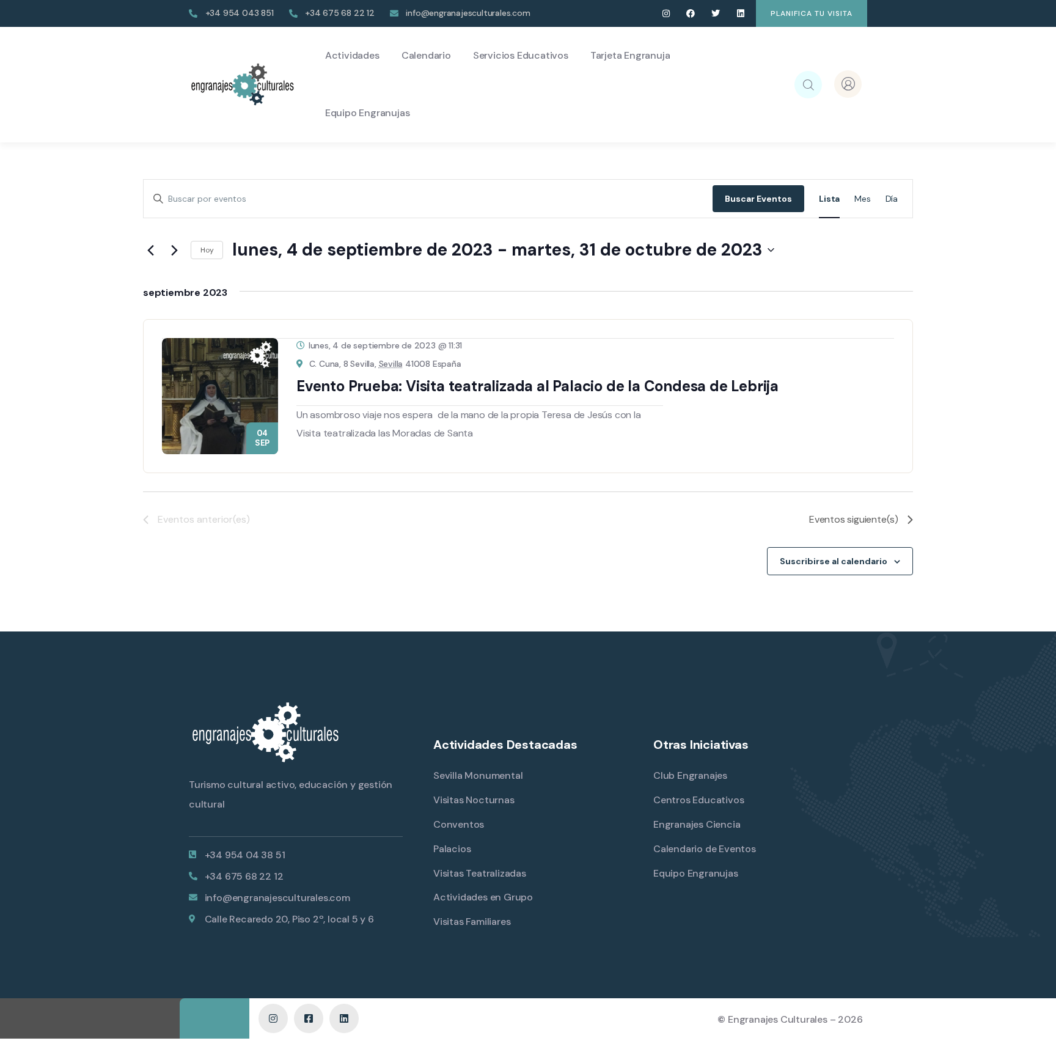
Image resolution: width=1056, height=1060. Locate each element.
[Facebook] (690, 13)
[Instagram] (665, 13)
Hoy (206, 250)
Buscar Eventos (758, 198)
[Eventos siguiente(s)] (174, 250)
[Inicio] (242, 84)
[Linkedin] (740, 13)
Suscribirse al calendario (833, 561)
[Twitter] (715, 13)
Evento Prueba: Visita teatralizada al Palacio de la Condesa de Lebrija (537, 386)
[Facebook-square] (308, 1018)
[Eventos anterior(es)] (150, 250)
